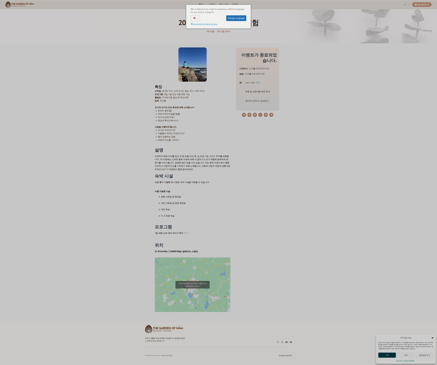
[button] (432, 338)
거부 (406, 355)
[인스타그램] (282, 342)
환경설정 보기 (424, 355)
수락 (387, 355)
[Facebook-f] (278, 342)
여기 (186, 233)
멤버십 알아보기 (421, 4)
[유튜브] (287, 342)
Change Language (236, 18)
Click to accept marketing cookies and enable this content (192, 284)
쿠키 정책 (399, 360)
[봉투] (291, 342)
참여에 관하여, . (258, 101)
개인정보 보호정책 (408, 360)
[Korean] (406, 4)
